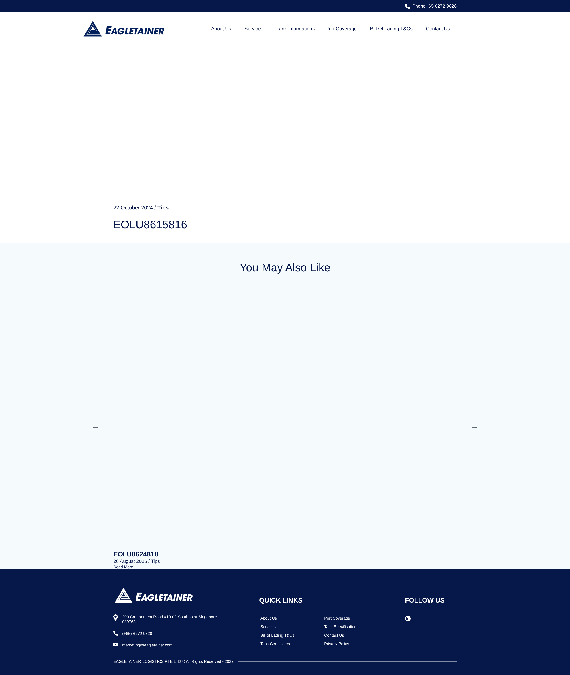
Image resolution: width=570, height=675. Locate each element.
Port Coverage (341, 28)
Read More (123, 567)
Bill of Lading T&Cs (391, 28)
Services (253, 28)
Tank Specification (340, 626)
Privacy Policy (336, 644)
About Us (221, 28)
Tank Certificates (275, 644)
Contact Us (438, 28)
